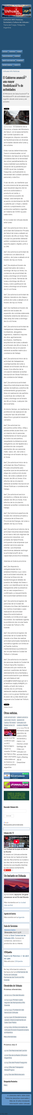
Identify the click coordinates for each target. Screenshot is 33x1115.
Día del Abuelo (14, 995)
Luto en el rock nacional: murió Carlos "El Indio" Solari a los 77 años (10, 722)
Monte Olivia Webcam (9, 60)
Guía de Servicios (8, 56)
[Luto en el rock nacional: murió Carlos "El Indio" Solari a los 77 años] (10, 736)
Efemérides (20, 60)
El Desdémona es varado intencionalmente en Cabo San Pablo (15, 1020)
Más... (6, 1085)
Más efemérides (10, 1037)
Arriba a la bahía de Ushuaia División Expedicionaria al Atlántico (16, 1029)
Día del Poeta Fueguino (15, 1063)
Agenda (19, 52)
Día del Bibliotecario (14, 1075)
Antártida (12, 52)
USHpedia (17, 56)
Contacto (17, 65)
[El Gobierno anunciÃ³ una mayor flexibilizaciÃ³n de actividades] (16, 125)
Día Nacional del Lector (15, 1051)
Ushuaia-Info (8, 71)
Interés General (7, 65)
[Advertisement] (16, 40)
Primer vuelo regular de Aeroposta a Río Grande (14, 1002)
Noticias (5, 52)
